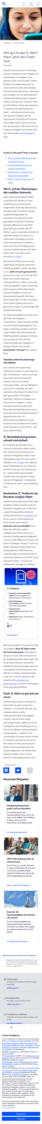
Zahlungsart (12, 988)
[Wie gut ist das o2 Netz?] (30, 770)
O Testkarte (27, 515)
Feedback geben (14, 1023)
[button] (31, 598)
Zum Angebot (12, 635)
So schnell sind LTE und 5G (17, 941)
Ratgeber (7, 43)
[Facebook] (6, 770)
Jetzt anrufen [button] (13, 1004)
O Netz (20, 462)
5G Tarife (17, 256)
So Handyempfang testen (17, 832)
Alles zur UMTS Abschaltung (18, 885)
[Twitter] (18, 770)
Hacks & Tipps (19, 43)
